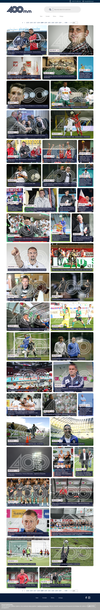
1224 (60, 22)
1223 (56, 22)
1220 (45, 22)
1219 (42, 22)
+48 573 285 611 (76, 1)
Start (41, 16)
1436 (66, 22)
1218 (38, 22)
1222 (52, 22)
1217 (34, 22)
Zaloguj (61, 16)
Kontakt (48, 16)
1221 (49, 22)
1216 (31, 22)
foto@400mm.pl (89, 1)
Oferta (54, 16)
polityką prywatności (43, 606)
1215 (27, 22)
